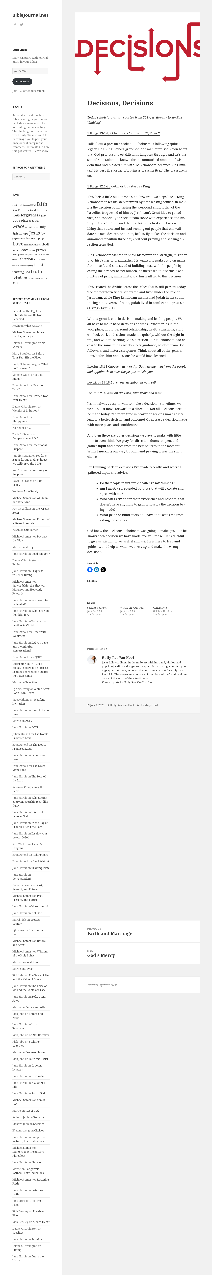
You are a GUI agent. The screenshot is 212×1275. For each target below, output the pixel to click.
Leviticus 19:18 (98, 382)
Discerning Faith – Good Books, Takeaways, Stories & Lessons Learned (30, 668)
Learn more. (41, 151)
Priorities (31, 682)
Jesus (34, 233)
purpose (29, 254)
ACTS (28, 721)
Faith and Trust (38, 1059)
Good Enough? (40, 554)
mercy (37, 244)
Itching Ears (40, 855)
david (32, 205)
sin (36, 259)
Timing (17, 1250)
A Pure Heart (41, 1222)
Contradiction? (21, 878)
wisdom (19, 277)
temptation (17, 266)
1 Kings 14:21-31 (100, 308)
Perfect (17, 564)
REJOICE (38, 657)
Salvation (25, 259)
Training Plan (40, 868)
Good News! (33, 962)
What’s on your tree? (132, 607)
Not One (36, 913)
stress (42, 259)
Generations (160, 607)
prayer (41, 250)
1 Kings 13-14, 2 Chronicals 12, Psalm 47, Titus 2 (123, 133)
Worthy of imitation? (25, 410)
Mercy (29, 547)
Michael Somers (22, 332)
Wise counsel (39, 906)
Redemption (40, 254)
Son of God (38, 1093)
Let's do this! (22, 81)
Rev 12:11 (108, 674)
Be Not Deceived (39, 1035)
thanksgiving (27, 266)
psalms (21, 255)
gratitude (29, 227)
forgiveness (30, 215)
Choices (39, 1130)
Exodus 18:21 (97, 366)
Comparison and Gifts (26, 438)
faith (41, 204)
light (42, 238)
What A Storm (33, 325)
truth (36, 271)
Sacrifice (38, 1117)
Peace (24, 249)
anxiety (16, 205)
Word (37, 278)
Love (17, 244)
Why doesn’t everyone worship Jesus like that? (30, 801)
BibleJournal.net (30, 15)
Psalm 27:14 (96, 393)
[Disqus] (137, 760)
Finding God (27, 210)
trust (38, 264)
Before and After (36, 1007)
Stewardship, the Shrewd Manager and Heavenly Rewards (28, 589)
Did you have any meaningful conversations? (30, 646)
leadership (33, 238)
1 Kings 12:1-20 (98, 186)
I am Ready (31, 491)
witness (31, 278)
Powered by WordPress (102, 985)
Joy (43, 233)
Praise (32, 250)
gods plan (20, 220)
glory (44, 215)
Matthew (28, 244)
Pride (15, 254)
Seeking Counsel (96, 607)
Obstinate (37, 1076)
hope (24, 233)
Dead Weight (41, 861)
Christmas (24, 205)
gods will (33, 220)
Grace (18, 226)
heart (36, 227)
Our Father (31, 530)
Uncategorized (149, 705)
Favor (28, 969)
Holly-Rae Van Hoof (122, 705)
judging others (18, 238)
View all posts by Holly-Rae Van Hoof (125, 682)
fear (14, 210)
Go (30, 428)
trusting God (21, 272)
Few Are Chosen (35, 1052)
